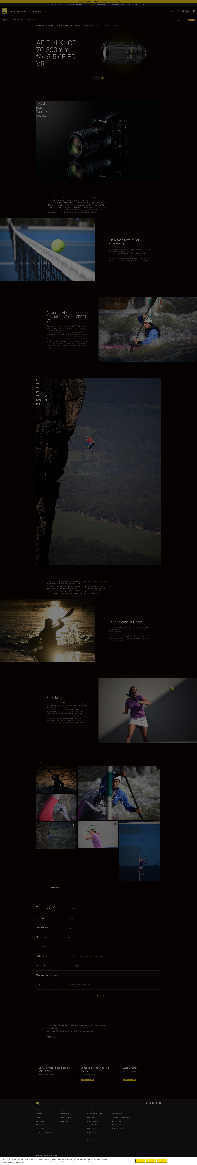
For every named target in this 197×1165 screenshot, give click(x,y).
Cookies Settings (140, 1161)
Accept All (162, 1161)
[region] (98, 1161)
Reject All (151, 1161)
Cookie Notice (24, 1162)
